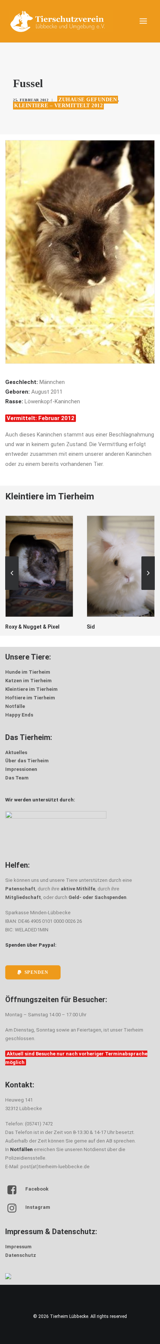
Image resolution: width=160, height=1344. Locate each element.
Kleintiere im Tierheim (31, 689)
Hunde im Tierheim (27, 672)
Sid (9, 627)
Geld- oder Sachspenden (97, 897)
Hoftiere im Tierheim (30, 697)
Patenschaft (20, 889)
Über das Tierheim (27, 760)
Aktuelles (16, 752)
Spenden (36, 972)
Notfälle (15, 706)
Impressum (18, 1246)
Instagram (37, 1207)
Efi (90, 627)
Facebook (36, 1189)
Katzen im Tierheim (28, 680)
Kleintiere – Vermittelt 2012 (58, 105)
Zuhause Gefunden (87, 99)
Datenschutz (20, 1255)
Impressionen (21, 769)
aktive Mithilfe (78, 889)
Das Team (17, 778)
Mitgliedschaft (23, 897)
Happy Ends (19, 715)
